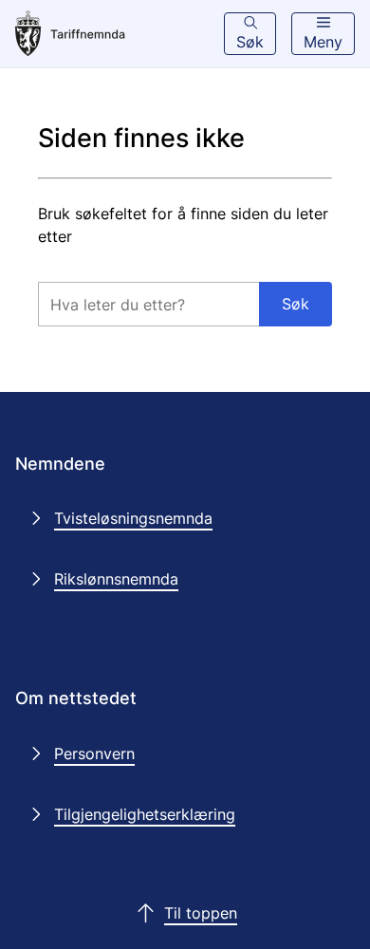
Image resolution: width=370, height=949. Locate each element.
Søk (295, 303)
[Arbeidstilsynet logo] (95, 34)
